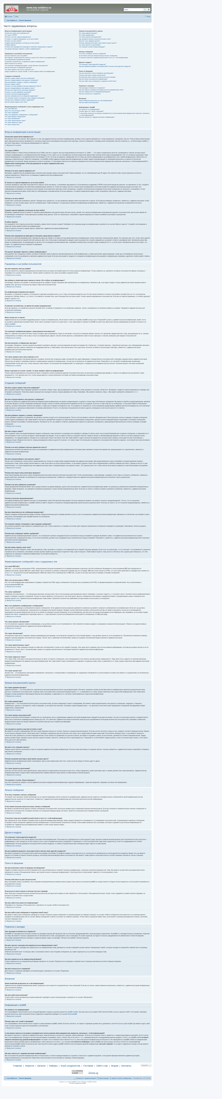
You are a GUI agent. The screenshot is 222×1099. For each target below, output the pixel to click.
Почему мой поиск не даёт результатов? (92, 75)
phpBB (12, 324)
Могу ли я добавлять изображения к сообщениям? (21, 114)
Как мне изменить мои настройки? (16, 55)
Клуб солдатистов (70, 1065)
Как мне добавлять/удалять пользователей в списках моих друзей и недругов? (105, 66)
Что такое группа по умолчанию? (90, 45)
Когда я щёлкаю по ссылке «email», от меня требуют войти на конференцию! (30, 71)
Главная (17, 1065)
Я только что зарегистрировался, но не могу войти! (21, 39)
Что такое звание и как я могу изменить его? (19, 69)
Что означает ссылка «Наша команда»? (92, 47)
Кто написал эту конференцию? (89, 109)
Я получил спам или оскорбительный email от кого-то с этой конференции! (103, 57)
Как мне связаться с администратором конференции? (96, 117)
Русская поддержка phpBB (78, 1083)
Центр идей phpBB (125, 1023)
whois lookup (143, 1035)
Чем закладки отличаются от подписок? (92, 88)
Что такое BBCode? (11, 108)
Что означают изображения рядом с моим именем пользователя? (26, 65)
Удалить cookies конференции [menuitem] (121, 1078)
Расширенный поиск (148, 9)
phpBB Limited (73, 1012)
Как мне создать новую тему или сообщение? (20, 78)
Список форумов (25, 1078)
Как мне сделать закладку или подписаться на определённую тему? (101, 90)
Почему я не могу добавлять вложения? (18, 92)
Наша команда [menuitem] (104, 1078)
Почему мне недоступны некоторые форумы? (20, 90)
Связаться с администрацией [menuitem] (86, 1078)
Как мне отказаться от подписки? (90, 94)
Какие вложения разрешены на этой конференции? (95, 100)
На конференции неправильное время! (17, 59)
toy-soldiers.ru (12, 1078)
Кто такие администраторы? (88, 33)
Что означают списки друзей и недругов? (92, 64)
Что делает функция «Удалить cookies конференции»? (22, 49)
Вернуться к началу (14, 145)
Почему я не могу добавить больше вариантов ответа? (23, 86)
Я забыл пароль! (10, 45)
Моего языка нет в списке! (13, 63)
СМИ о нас (102, 1065)
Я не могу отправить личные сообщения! (92, 53)
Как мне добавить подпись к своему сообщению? (21, 82)
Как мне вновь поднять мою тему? (16, 102)
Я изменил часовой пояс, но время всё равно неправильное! (25, 61)
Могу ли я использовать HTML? (15, 110)
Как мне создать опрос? (13, 84)
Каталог (41, 1065)
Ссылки (9, 16)
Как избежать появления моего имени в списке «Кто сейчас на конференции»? (31, 57)
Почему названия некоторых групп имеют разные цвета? (98, 43)
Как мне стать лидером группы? (89, 41)
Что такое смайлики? (12, 112)
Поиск (145, 9)
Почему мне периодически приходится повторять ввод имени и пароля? (28, 47)
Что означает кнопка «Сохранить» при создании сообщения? (25, 98)
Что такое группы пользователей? (90, 37)
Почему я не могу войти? (13, 41)
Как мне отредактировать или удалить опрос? (20, 88)
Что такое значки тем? (12, 124)
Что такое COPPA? (11, 35)
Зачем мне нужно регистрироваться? (17, 33)
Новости (29, 1065)
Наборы (53, 1065)
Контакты (126, 1065)
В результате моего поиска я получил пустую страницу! (97, 77)
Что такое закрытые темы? (13, 122)
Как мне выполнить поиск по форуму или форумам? (96, 73)
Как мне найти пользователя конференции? (93, 79)
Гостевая (88, 1065)
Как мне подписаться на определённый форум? (94, 91)
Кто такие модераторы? (86, 35)
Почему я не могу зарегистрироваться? (18, 37)
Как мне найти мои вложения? (89, 102)
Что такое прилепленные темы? (15, 120)
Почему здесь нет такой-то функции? (91, 111)
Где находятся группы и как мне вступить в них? (95, 39)
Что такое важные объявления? (15, 116)
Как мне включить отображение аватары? (18, 67)
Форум (114, 1065)
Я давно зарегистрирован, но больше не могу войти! (22, 43)
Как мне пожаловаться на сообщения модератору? (21, 96)
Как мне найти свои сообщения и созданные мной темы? (97, 81)
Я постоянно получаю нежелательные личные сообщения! (98, 55)
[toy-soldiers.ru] (15, 8)
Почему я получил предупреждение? (17, 94)
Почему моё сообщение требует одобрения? (19, 100)
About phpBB (72, 1014)
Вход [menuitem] (148, 16)
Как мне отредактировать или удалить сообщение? (21, 80)
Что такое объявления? (12, 118)
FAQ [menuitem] (16, 16)
